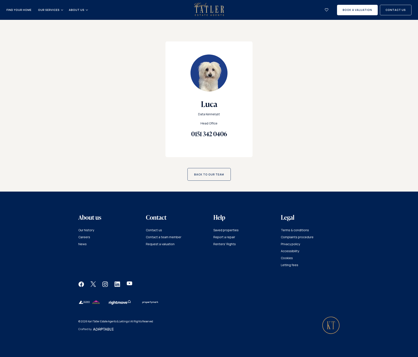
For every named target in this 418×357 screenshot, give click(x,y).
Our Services (49, 10)
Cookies (287, 258)
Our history (86, 230)
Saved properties (226, 230)
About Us (76, 10)
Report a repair (224, 237)
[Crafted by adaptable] (96, 330)
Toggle (62, 10)
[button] (81, 286)
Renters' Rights (224, 244)
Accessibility (290, 251)
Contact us (154, 230)
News (82, 244)
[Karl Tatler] (209, 15)
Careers (84, 237)
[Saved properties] (326, 10)
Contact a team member (163, 237)
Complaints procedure (297, 237)
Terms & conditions (295, 230)
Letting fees (289, 265)
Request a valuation (160, 244)
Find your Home (19, 10)
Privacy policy (290, 244)
